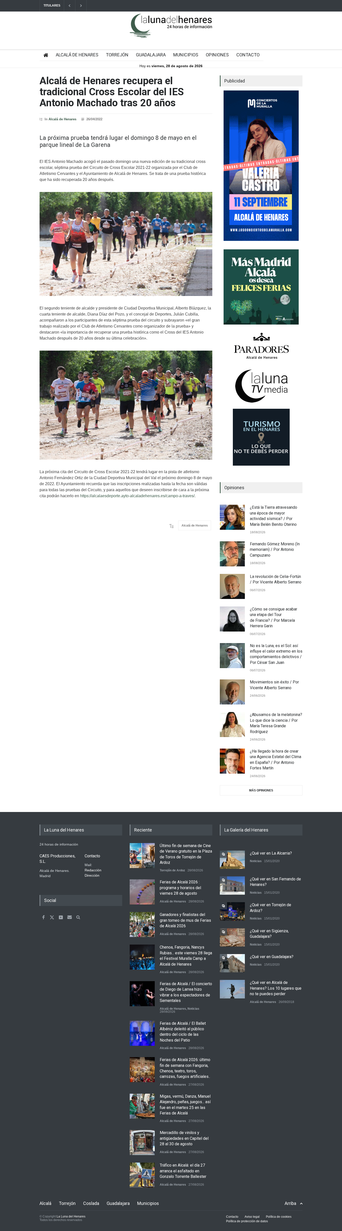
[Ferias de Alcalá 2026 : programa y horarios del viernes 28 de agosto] (142, 891)
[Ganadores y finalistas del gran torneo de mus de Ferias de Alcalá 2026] (142, 924)
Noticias (193, 1008)
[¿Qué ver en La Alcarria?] (232, 860)
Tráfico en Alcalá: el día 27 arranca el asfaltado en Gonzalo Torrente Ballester (183, 1171)
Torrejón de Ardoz (172, 870)
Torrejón (67, 1203)
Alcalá (45, 1203)
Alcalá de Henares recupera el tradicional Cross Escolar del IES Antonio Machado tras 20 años (112, 92)
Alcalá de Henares (62, 119)
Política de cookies (278, 1216)
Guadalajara (118, 1203)
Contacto (232, 1216)
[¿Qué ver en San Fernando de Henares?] (232, 885)
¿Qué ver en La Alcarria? (271, 853)
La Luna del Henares (71, 1216)
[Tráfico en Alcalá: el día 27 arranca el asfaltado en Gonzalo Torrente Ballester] (142, 1175)
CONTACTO (248, 54)
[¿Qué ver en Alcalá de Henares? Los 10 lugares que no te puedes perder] (232, 989)
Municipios (148, 1203)
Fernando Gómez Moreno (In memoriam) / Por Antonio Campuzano (275, 550)
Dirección (92, 875)
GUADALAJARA (151, 54)
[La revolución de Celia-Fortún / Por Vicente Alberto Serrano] (232, 586)
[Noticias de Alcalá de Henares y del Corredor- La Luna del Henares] (171, 30)
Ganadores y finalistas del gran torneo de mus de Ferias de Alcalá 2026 (185, 920)
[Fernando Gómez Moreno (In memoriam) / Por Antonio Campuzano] (232, 553)
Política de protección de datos (247, 1221)
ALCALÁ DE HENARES (77, 54)
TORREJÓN (117, 54)
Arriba (290, 1203)
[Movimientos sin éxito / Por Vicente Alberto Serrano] (232, 691)
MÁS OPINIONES (261, 790)
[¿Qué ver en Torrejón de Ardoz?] (232, 911)
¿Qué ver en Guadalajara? (271, 956)
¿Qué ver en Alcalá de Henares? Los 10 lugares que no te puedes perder (275, 988)
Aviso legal (252, 1216)
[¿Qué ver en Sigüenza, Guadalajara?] (232, 937)
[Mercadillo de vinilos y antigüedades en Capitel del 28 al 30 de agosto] (142, 1142)
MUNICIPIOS (185, 54)
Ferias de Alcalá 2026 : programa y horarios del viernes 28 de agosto (180, 888)
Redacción (93, 870)
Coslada (91, 1203)
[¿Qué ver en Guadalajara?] (232, 963)
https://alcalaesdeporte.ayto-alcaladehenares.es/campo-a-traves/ (137, 496)
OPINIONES (217, 54)
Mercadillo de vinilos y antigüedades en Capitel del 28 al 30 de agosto (184, 1138)
